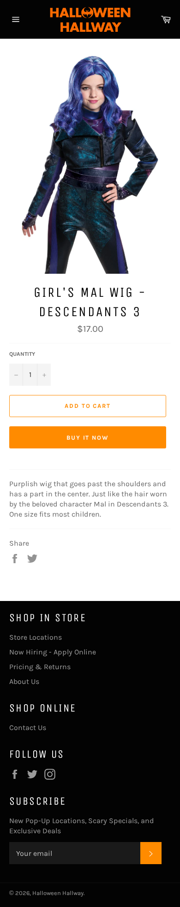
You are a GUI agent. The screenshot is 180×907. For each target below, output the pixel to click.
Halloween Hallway (58, 892)
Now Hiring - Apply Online (52, 652)
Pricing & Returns (40, 666)
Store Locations (35, 637)
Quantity (22, 354)
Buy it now (87, 437)
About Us (24, 681)
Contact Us (27, 727)
